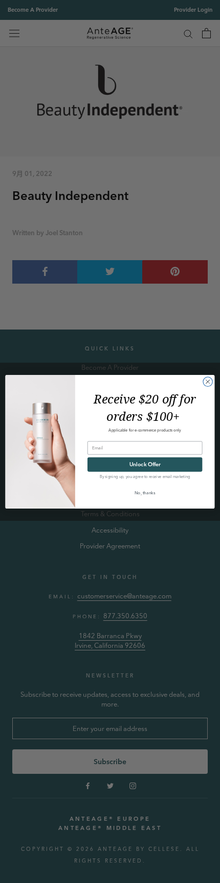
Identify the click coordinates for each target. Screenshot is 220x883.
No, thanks (145, 492)
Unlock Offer (145, 464)
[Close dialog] (207, 381)
